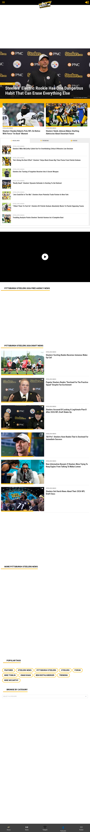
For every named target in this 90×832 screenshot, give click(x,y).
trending (63, 675)
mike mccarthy (11, 680)
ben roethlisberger (45, 675)
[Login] (87, 2)
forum (78, 670)
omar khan (26, 675)
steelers (65, 670)
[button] (3, 2)
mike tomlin (9, 675)
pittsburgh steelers (46, 670)
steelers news (25, 670)
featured (8, 670)
